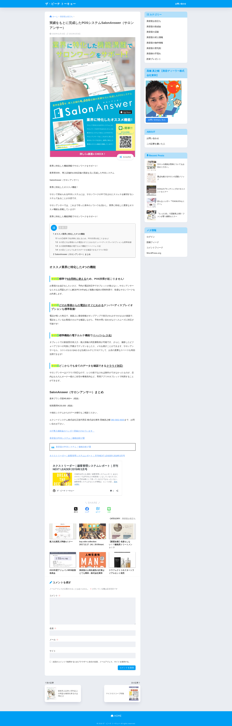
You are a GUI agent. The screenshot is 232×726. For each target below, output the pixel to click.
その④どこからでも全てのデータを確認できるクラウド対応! (81, 250)
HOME (117, 715)
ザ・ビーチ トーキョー (60, 3)
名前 (53, 628)
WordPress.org (154, 253)
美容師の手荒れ (154, 53)
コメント (55, 595)
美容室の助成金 (154, 26)
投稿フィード (153, 242)
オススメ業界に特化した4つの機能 (69, 234)
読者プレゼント (154, 59)
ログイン (151, 237)
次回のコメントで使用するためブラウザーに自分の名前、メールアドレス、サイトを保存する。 (91, 662)
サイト (53, 651)
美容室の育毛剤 (154, 48)
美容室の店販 (153, 32)
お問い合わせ (180, 4)
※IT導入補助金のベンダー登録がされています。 (72, 431)
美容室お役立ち (129, 518)
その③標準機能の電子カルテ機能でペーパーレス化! (78, 246)
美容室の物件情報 (155, 43)
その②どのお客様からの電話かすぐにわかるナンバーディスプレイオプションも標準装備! (93, 242)
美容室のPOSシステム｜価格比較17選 (67, 438)
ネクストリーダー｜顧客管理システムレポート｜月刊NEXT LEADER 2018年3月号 (87, 456)
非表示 (63, 227)
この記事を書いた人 (156, 144)
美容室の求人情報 (155, 37)
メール (54, 640)
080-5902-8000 (117, 420)
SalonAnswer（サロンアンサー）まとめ (72, 254)
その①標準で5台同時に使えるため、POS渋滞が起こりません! (82, 238)
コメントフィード (155, 247)
